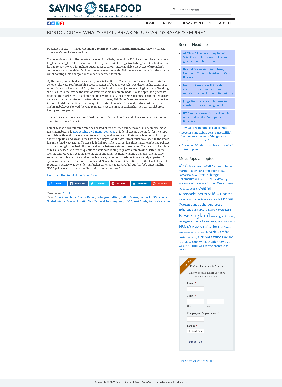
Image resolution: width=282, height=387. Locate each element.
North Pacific (217, 232)
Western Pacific (188, 245)
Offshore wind (209, 237)
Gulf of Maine (129, 197)
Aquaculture (197, 166)
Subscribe (195, 341)
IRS (154, 197)
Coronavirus (187, 179)
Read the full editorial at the (72, 175)
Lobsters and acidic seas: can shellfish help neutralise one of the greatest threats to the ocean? (206, 136)
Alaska (185, 166)
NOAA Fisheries (205, 227)
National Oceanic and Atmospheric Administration (206, 204)
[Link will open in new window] (49, 23)
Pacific (227, 237)
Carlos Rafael (86, 197)
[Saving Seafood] (95, 17)
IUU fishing (184, 189)
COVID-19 (203, 179)
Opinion (68, 193)
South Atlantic (212, 241)
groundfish (111, 197)
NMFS (231, 221)
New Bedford (96, 201)
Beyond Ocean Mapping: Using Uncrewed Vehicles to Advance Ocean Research (207, 73)
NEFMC (210, 209)
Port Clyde (140, 201)
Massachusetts (77, 201)
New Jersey (210, 221)
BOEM (221, 171)
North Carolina (198, 232)
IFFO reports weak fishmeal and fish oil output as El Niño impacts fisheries (207, 117)
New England (114, 201)
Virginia (226, 242)
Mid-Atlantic (220, 194)
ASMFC (208, 166)
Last (209, 306)
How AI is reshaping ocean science (204, 127)
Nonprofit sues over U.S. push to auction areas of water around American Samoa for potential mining (208, 89)
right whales (185, 242)
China (194, 175)
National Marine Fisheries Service (198, 199)
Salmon (197, 241)
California (185, 175)
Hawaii (230, 184)
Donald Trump (219, 179)
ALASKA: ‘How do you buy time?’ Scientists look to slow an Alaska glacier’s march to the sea (205, 57)
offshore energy (188, 237)
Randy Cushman (159, 201)
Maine (61, 201)
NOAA (128, 201)
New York (222, 221)
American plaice (66, 197)
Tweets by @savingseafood (196, 360)
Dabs (100, 197)
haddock (145, 197)
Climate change (208, 175)
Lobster (194, 188)
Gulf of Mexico (216, 183)
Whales (203, 245)
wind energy (215, 246)
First (189, 306)
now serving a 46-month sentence (94, 131)
